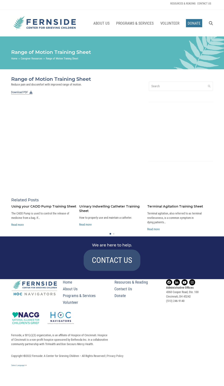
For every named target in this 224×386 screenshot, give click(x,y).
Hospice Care (157, 178)
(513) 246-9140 (175, 301)
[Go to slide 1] (110, 234)
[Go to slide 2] (113, 234)
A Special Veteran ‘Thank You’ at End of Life (178, 119)
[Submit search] (209, 86)
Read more (17, 224)
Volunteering (156, 187)
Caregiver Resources (161, 170)
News (152, 183)
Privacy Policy (115, 356)
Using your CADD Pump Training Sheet (43, 206)
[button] (211, 23)
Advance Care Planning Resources (169, 165)
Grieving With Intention (166, 148)
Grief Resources (158, 174)
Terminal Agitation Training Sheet (175, 206)
